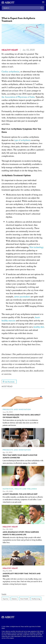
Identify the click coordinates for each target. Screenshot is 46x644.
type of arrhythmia (22, 140)
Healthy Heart (10, 49)
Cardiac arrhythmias (10, 71)
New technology (37, 247)
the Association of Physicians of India (18, 96)
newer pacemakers (22, 296)
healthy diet (39, 326)
